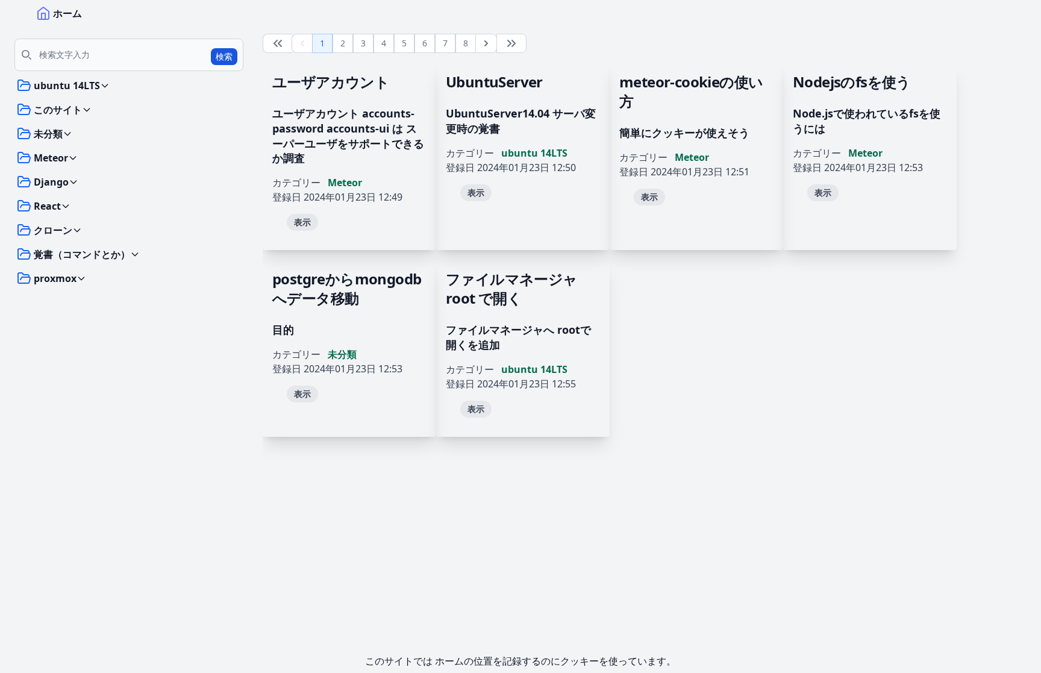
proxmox (55, 278)
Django (51, 182)
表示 (302, 222)
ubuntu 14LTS (67, 85)
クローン (53, 230)
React (47, 206)
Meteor (51, 157)
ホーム (67, 13)
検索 (224, 56)
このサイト (58, 109)
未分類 (48, 133)
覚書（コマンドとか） (82, 254)
